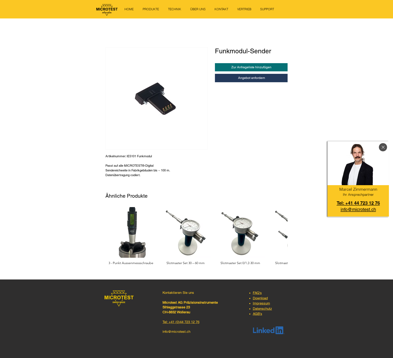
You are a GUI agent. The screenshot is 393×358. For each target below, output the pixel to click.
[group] (196, 238)
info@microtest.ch (176, 331)
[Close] (383, 147)
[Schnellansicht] (131, 232)
